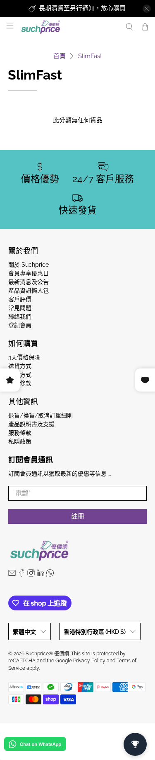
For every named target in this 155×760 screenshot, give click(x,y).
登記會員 (19, 325)
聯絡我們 (19, 316)
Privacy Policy (89, 661)
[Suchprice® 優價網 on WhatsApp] (50, 574)
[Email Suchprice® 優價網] (12, 574)
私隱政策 (19, 441)
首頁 (59, 56)
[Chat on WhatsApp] (35, 745)
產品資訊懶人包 (28, 290)
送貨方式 (19, 366)
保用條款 (19, 383)
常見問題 (19, 308)
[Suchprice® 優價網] (68, 27)
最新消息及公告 (28, 282)
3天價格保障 (24, 357)
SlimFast (90, 56)
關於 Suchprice (28, 264)
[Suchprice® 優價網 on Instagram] (31, 574)
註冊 (77, 516)
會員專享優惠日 (28, 273)
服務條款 (19, 432)
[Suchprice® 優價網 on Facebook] (21, 574)
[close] (147, 9)
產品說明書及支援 (31, 424)
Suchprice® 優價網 (47, 654)
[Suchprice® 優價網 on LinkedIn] (40, 574)
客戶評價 (19, 299)
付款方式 (19, 374)
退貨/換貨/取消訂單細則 (40, 415)
